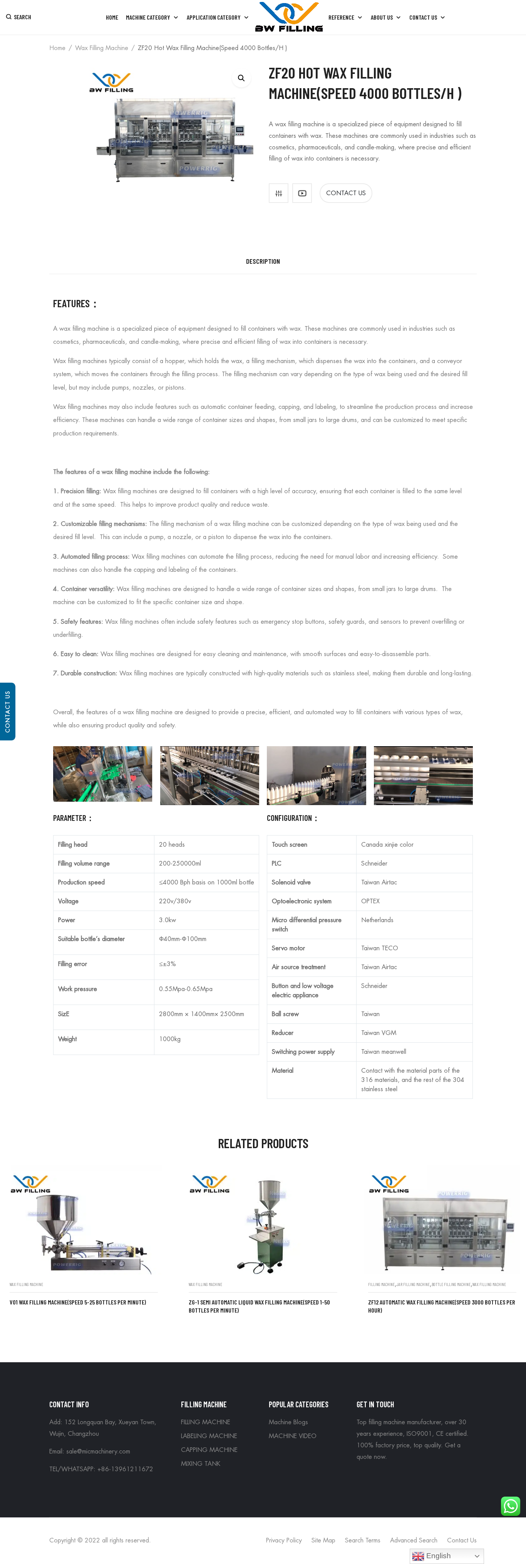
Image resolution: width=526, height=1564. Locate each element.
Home (57, 48)
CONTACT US (346, 193)
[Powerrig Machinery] (289, 17)
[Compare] (278, 193)
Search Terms (362, 1540)
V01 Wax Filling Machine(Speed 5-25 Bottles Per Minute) (78, 1302)
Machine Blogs (288, 1422)
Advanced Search (413, 1540)
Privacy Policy (284, 1540)
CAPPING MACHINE (209, 1450)
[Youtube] (302, 193)
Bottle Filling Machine (451, 1284)
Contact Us (7, 711)
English (437, 1556)
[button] (241, 77)
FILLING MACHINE (381, 1284)
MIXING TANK (200, 1464)
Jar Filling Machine (413, 1284)
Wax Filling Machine (101, 48)
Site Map (323, 1540)
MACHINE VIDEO (293, 1436)
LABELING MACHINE (209, 1436)
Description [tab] (263, 261)
